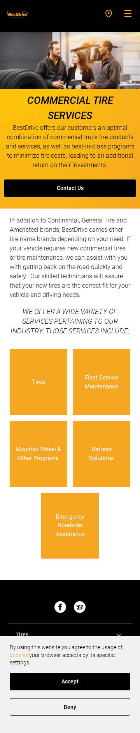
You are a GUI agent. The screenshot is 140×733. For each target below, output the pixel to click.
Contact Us (70, 188)
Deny (70, 707)
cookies (19, 655)
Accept (70, 681)
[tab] (70, 635)
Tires (22, 634)
